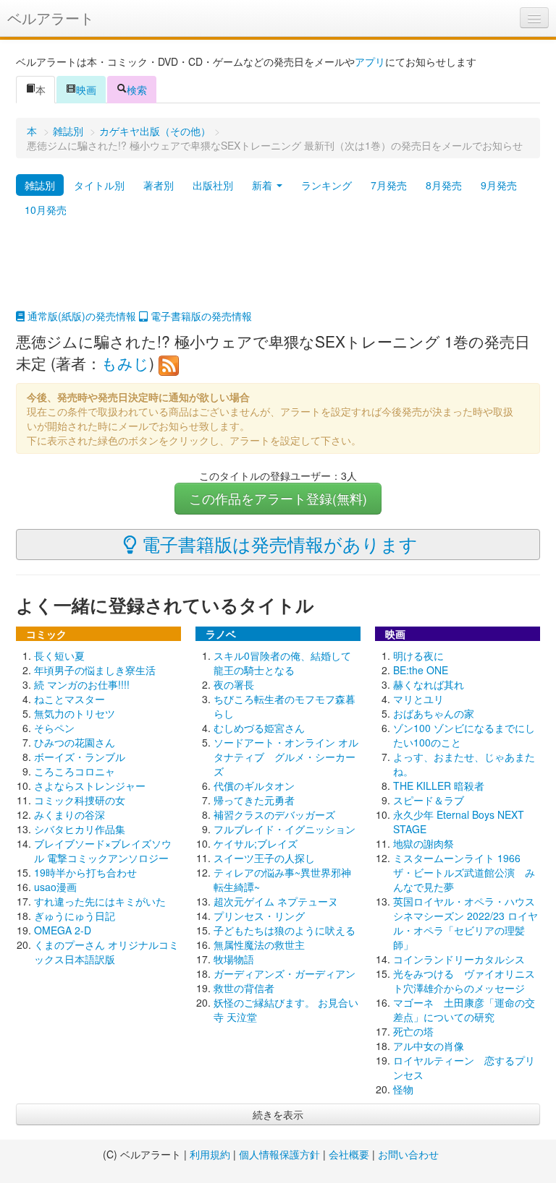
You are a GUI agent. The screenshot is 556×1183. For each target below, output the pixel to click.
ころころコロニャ (74, 771)
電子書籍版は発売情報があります (277, 543)
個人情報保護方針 (279, 1154)
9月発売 (499, 185)
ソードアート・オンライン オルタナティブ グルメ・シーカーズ (286, 756)
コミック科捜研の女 (79, 800)
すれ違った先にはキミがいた (100, 901)
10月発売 (46, 209)
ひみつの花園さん (74, 742)
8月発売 (444, 185)
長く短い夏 (59, 655)
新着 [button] (263, 185)
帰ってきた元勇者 (254, 800)
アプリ (370, 61)
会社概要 (349, 1154)
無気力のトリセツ (74, 713)
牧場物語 (234, 959)
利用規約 (210, 1154)
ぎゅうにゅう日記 (74, 915)
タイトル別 (99, 185)
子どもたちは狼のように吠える (284, 930)
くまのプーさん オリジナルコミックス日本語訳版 (106, 951)
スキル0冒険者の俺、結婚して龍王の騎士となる (282, 662)
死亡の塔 (413, 1031)
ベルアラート (50, 17)
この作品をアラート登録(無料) (278, 498)
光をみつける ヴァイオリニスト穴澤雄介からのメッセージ (464, 980)
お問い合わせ (408, 1154)
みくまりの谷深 (69, 814)
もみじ (125, 363)
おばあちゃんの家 (433, 713)
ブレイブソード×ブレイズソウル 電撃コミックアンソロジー (103, 850)
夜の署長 (234, 684)
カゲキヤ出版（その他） (155, 131)
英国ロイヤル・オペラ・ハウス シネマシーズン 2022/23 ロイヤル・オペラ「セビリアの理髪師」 (469, 923)
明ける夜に (418, 655)
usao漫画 (55, 886)
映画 (86, 89)
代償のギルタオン (254, 785)
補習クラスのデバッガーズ (274, 814)
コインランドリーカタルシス (459, 959)
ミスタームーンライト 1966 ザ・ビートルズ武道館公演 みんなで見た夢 (464, 872)
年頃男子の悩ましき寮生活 (95, 670)
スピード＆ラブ (428, 800)
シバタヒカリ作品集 (79, 829)
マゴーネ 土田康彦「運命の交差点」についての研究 (464, 1009)
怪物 (403, 1089)
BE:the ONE (420, 670)
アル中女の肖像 (428, 1045)
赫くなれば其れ (428, 684)
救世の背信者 (244, 988)
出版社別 (213, 185)
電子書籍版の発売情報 (200, 316)
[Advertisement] (278, 272)
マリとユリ (418, 699)
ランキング (326, 185)
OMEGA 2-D (62, 930)
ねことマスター (69, 699)
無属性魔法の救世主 (259, 944)
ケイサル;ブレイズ (256, 843)
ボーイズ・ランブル (79, 756)
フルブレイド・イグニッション (284, 829)
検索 (137, 89)
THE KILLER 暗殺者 (438, 785)
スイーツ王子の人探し (264, 858)
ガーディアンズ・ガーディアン (284, 973)
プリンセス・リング (259, 915)
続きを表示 (278, 1114)
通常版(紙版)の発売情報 (80, 316)
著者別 (158, 185)
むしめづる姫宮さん (259, 727)
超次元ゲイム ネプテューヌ (276, 901)
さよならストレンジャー (90, 785)
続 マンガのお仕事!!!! (82, 684)
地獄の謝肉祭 (423, 843)
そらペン (54, 727)
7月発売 (389, 185)
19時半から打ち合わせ (85, 872)
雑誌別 (68, 131)
